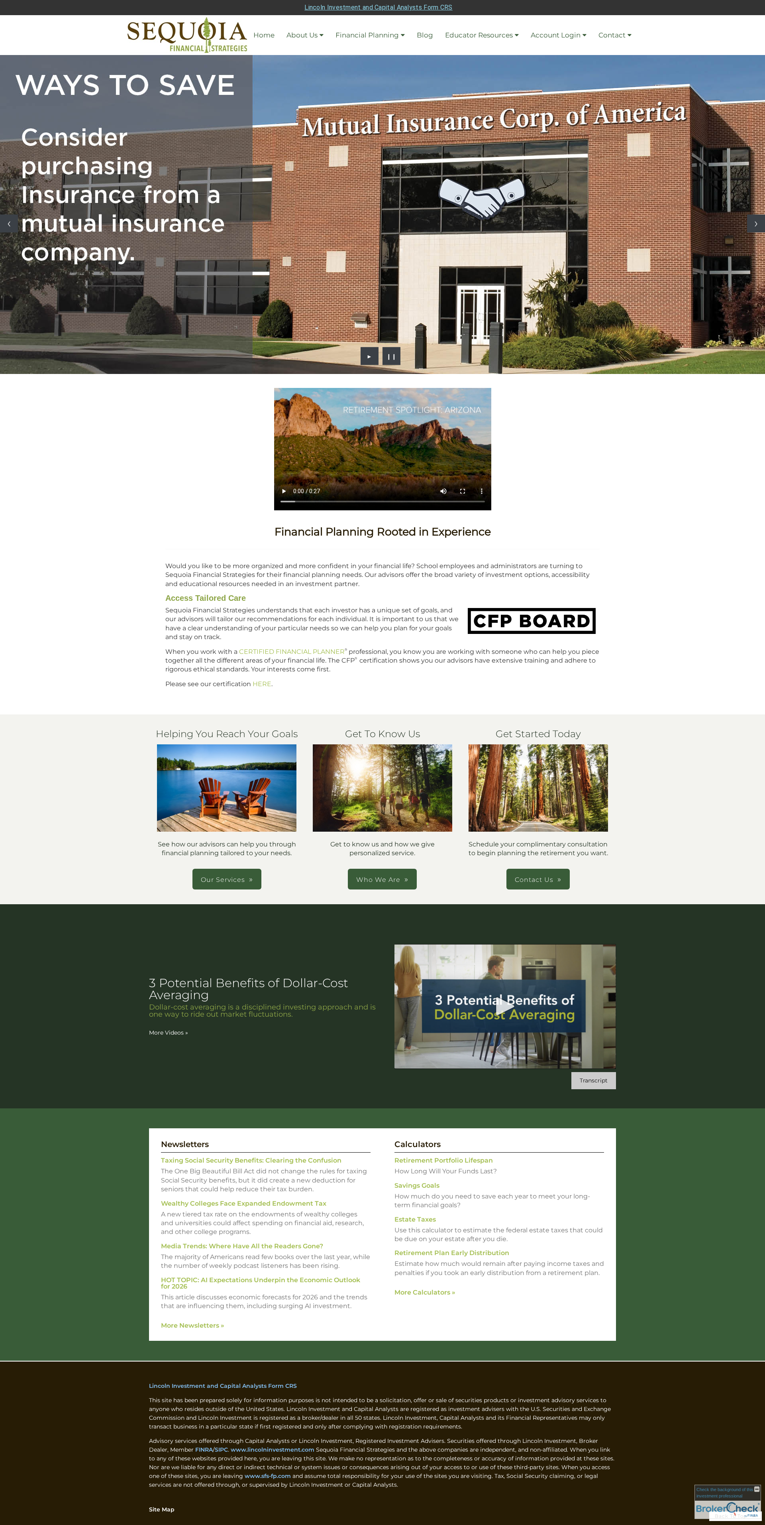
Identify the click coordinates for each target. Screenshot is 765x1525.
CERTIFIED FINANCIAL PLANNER (292, 651)
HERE (262, 684)
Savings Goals (416, 1185)
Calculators (417, 1144)
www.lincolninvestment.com (272, 1449)
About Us (302, 35)
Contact (612, 35)
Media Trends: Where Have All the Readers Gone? (242, 1246)
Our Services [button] (223, 880)
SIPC (221, 1449)
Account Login (556, 35)
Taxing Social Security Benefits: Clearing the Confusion (251, 1160)
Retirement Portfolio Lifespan (443, 1160)
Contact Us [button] (534, 880)
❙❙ (391, 356)
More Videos (168, 1032)
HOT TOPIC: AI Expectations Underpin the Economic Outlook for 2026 (260, 1283)
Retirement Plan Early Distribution (451, 1253)
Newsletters (185, 1144)
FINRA (204, 1449)
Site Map (162, 1509)
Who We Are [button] (378, 880)
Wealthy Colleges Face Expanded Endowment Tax (243, 1203)
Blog (425, 35)
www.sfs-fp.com (268, 1476)
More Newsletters (192, 1325)
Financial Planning (367, 35)
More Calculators (424, 1292)
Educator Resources (479, 35)
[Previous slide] (9, 223)
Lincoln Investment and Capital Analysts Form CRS (378, 7)
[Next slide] (756, 223)
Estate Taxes (415, 1219)
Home (264, 35)
